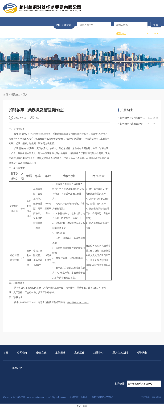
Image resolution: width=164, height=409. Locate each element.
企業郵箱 (66, 25)
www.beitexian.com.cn (40, 134)
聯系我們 (137, 33)
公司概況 (27, 33)
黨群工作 (74, 33)
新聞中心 (90, 33)
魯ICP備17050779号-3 (102, 397)
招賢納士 (121, 33)
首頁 (11, 33)
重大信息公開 (105, 33)
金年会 (42, 8)
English (152, 33)
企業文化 (42, 33)
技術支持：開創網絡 (151, 397)
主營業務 (58, 33)
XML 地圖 (82, 406)
